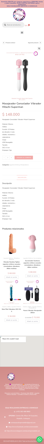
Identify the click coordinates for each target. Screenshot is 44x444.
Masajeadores (24, 165)
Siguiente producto (33, 43)
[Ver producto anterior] (3, 42)
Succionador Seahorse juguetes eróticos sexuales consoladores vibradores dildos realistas (32, 264)
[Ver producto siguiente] (40, 42)
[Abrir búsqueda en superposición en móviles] (13, 25)
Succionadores (37, 258)
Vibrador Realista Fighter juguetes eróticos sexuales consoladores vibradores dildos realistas (11, 265)
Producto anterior (10, 43)
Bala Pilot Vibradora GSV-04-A (11, 310)
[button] (22, 32)
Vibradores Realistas (14, 258)
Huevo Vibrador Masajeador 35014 (32, 311)
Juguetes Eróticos (14, 165)
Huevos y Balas (6, 307)
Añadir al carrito (24, 157)
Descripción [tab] (22, 177)
